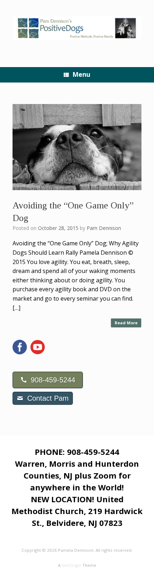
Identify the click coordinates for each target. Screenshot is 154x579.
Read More (126, 322)
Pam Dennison (104, 228)
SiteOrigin (71, 565)
